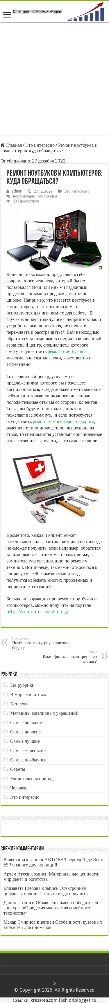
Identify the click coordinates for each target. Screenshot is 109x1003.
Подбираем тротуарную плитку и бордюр (41, 643)
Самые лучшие (25, 741)
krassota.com (44, 1000)
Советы (17, 769)
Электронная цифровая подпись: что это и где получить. (45, 890)
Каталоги (19, 704)
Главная (13, 145)
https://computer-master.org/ (37, 611)
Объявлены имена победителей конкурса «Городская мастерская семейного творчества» (50, 908)
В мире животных (28, 694)
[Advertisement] (54, 80)
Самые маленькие (28, 750)
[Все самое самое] (54, 12)
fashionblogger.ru (78, 1000)
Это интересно (40, 145)
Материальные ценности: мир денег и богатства (51, 876)
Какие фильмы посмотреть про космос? (70, 657)
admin (17, 191)
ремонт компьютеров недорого (63, 421)
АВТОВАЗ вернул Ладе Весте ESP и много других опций (53, 862)
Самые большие (26, 722)
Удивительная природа (33, 778)
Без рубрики (22, 685)
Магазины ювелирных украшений (44, 713)
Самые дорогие (25, 732)
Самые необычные (28, 760)
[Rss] (54, 983)
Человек (18, 788)
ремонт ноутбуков (65, 351)
